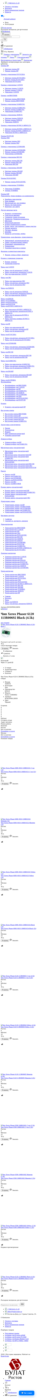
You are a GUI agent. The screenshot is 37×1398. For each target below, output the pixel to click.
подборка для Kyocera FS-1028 (15, 1337)
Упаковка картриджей (12, 435)
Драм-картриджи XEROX (14, 539)
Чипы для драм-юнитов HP (14, 327)
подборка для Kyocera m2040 (15, 1335)
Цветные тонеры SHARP (14, 171)
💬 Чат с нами (26, 1393)
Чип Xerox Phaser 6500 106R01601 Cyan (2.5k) (17, 1127)
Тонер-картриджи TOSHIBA (15, 589)
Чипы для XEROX (7, 288)
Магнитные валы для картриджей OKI (18, 466)
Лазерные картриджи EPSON (15, 560)
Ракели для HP (10, 474)
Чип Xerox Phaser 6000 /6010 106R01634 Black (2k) (18, 928)
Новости (8, 1326)
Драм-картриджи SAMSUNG (15, 546)
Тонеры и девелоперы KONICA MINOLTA (16, 125)
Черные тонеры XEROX (13, 120)
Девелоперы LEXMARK (13, 154)
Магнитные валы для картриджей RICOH (19, 464)
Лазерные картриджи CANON (15, 557)
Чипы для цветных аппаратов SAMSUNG (19, 366)
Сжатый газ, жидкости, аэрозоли (16, 521)
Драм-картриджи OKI (12, 533)
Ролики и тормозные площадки (12, 258)
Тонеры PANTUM (7, 136)
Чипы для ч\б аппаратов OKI (15, 285)
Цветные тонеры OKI (12, 141)
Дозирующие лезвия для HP (15, 505)
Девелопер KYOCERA (13, 81)
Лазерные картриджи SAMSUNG (16, 564)
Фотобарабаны (6, 382)
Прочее (7, 428)
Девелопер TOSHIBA (12, 189)
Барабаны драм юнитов (13, 199)
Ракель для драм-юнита (13, 205)
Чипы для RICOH (7, 352)
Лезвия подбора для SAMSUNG (16, 444)
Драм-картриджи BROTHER (15, 528)
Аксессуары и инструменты (10, 425)
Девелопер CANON (12, 92)
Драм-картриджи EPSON (14, 540)
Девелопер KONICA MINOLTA (16, 132)
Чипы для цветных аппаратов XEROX (18, 293)
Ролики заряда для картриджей (12, 487)
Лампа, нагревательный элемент (16, 242)
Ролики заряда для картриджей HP (17, 490)
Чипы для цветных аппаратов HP (16, 329)
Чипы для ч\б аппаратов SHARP (16, 377)
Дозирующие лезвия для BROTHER (17, 506)
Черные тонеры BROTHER (14, 101)
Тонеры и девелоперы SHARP (11, 168)
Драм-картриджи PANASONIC (16, 535)
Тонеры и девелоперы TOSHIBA (12, 185)
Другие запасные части (9, 210)
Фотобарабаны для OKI (13, 396)
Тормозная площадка (12, 263)
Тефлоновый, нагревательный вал (17, 240)
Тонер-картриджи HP (12, 593)
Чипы (7, 600)
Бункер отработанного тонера (15, 224)
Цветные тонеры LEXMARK (15, 150)
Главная (7, 596)
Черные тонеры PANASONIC (15, 182)
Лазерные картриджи (8, 553)
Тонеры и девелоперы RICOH (11, 157)
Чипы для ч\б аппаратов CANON (16, 270)
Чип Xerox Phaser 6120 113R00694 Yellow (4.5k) (17, 1027)
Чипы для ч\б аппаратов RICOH (16, 357)
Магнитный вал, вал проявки (15, 203)
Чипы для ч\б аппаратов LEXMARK (18, 348)
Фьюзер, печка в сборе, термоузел (17, 255)
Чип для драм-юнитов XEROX (16, 295)
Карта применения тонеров (14, 1324)
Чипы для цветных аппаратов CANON (18, 272)
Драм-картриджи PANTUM (14, 544)
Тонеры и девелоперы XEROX (12, 115)
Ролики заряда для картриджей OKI (17, 498)
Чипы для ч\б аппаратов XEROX (16, 291)
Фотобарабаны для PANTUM (15, 400)
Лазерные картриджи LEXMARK (17, 568)
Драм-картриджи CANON (14, 529)
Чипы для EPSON (7, 299)
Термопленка (9, 246)
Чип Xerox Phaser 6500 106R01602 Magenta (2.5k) (18, 1178)
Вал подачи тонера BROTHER (15, 414)
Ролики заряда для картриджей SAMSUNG (20, 492)
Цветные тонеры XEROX (14, 118)
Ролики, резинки (11, 262)
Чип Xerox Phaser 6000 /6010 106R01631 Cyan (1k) (18, 772)
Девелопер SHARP (11, 175)
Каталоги (8, 598)
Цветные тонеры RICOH (13, 161)
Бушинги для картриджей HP (15, 407)
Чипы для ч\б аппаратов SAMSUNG (17, 368)
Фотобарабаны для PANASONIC (16, 398)
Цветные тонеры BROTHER (15, 99)
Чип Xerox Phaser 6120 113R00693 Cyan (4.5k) (17, 978)
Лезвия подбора (6, 439)
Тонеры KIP (5, 194)
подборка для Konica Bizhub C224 (17, 1339)
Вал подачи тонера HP (13, 416)
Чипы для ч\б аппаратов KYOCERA (17, 340)
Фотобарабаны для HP (13, 389)
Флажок (7, 432)
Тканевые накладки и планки (15, 248)
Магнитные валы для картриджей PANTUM (20, 467)
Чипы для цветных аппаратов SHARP (18, 375)
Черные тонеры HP (11, 71)
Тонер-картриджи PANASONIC (16, 582)
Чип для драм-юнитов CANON (16, 274)
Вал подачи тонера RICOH (14, 419)
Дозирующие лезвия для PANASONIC (18, 512)
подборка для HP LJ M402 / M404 (16, 1341)
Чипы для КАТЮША (8, 380)
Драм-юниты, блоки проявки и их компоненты (17, 196)
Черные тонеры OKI (12, 143)
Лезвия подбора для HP (13, 442)
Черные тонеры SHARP (13, 173)
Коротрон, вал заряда (12, 206)
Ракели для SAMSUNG (13, 476)
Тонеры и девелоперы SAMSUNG (13, 104)
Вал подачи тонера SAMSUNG (16, 421)
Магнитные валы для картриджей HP (18, 455)
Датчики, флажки (11, 230)
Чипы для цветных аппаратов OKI (17, 283)
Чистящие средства (7, 515)
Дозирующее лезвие (8, 501)
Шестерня (8, 221)
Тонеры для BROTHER (9, 95)
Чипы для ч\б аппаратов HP (14, 331)
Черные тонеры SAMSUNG (14, 109)
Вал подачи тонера (7, 410)
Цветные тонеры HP (12, 69)
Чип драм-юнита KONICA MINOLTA (18, 309)
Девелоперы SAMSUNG (13, 111)
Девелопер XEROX (12, 122)
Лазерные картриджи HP (13, 558)
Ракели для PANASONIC (14, 480)
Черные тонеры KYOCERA (14, 80)
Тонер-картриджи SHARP (14, 587)
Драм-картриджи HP (12, 531)
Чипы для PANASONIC (9, 302)
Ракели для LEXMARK (13, 478)
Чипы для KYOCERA (8, 334)
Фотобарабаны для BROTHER (15, 385)
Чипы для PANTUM (8, 304)
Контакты (8, 1323)
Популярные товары (12, 1333)
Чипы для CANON (7, 267)
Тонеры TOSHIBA (11, 190)
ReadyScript (5, 1356)
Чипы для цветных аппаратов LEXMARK (20, 347)
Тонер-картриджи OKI (13, 580)
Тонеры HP (5, 66)
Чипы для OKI (6, 277)
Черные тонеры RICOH (13, 162)
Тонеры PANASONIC (8, 178)
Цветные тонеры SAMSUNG (15, 108)
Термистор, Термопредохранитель (17, 219)
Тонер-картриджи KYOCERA (15, 578)
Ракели (3, 471)
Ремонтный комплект (12, 223)
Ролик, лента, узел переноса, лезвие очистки (20, 226)
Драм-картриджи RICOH (14, 537)
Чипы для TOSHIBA (8, 300)
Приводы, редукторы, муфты (15, 234)
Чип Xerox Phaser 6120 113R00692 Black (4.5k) (17, 1278)
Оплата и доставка (11, 1321)
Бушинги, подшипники (13, 213)
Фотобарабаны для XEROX (14, 393)
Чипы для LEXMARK (8, 343)
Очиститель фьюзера (12, 215)
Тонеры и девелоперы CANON (12, 85)
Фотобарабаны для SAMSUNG (16, 391)
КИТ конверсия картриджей (15, 433)
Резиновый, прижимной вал (15, 244)
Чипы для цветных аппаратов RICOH (18, 355)
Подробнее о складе (8, 731)
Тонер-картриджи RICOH (14, 585)
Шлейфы (8, 232)
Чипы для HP (5, 324)
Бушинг (3, 403)
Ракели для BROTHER (13, 484)
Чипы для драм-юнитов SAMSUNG (17, 364)
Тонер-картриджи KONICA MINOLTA (18, 584)
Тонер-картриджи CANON (14, 576)
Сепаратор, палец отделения (15, 217)
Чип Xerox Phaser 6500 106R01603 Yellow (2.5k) (17, 1227)
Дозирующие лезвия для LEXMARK (18, 508)
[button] (2, 43)
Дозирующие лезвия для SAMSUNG (18, 510)
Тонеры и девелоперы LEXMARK (13, 146)
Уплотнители (9, 430)
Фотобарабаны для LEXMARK (16, 394)
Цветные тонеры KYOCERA (15, 78)
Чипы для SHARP (7, 371)
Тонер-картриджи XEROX (14, 591)
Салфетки (8, 519)
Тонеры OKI (5, 138)
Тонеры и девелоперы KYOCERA (13, 74)
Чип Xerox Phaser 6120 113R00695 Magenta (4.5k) (18, 1078)
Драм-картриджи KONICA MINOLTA (18, 548)
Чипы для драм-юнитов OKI (15, 281)
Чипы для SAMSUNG (8, 361)
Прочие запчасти (11, 228)
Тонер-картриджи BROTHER (15, 574)
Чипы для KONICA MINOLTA (11, 306)
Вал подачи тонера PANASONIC (16, 417)
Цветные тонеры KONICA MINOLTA (18, 129)
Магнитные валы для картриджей (13, 448)
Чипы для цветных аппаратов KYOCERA (19, 338)
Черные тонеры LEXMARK (15, 152)
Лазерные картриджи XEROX (15, 566)
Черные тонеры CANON (13, 90)
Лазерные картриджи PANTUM (16, 562)
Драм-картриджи (7, 524)
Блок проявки (10, 201)
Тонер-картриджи (7, 571)
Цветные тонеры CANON (14, 88)
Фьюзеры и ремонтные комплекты (13, 251)
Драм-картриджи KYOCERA (15, 550)
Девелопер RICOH (11, 164)
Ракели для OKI (10, 482)
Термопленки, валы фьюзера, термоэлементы (17, 237)
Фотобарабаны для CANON (15, 387)
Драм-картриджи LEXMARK (15, 542)
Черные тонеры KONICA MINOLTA (18, 131)
